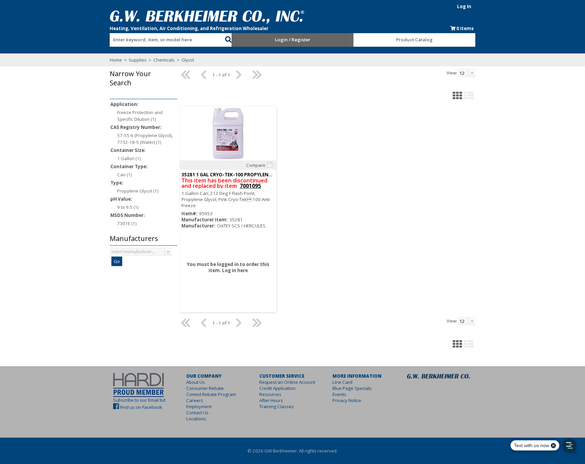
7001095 (250, 186)
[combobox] (167, 38)
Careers (194, 400)
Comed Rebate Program (211, 394)
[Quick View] (228, 133)
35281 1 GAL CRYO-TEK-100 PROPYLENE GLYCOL (235, 175)
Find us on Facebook (141, 407)
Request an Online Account (287, 382)
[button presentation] (168, 252)
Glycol (187, 60)
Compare (255, 165)
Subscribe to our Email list (139, 400)
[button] (228, 38)
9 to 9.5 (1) (128, 207)
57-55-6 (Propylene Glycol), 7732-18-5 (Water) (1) (145, 138)
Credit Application (277, 388)
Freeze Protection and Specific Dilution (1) (139, 115)
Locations (196, 419)
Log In (464, 6)
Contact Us (197, 413)
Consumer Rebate (205, 388)
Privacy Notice (346, 400)
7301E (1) (127, 223)
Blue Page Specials (352, 388)
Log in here (235, 270)
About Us (195, 382)
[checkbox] (269, 165)
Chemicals (164, 60)
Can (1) (124, 175)
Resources (270, 394)
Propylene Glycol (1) (137, 191)
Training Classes (276, 406)
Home (116, 60)
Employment (199, 406)
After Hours (271, 400)
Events (339, 394)
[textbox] (164, 40)
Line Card (342, 382)
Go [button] (117, 261)
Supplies (138, 60)
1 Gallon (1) (129, 158)
